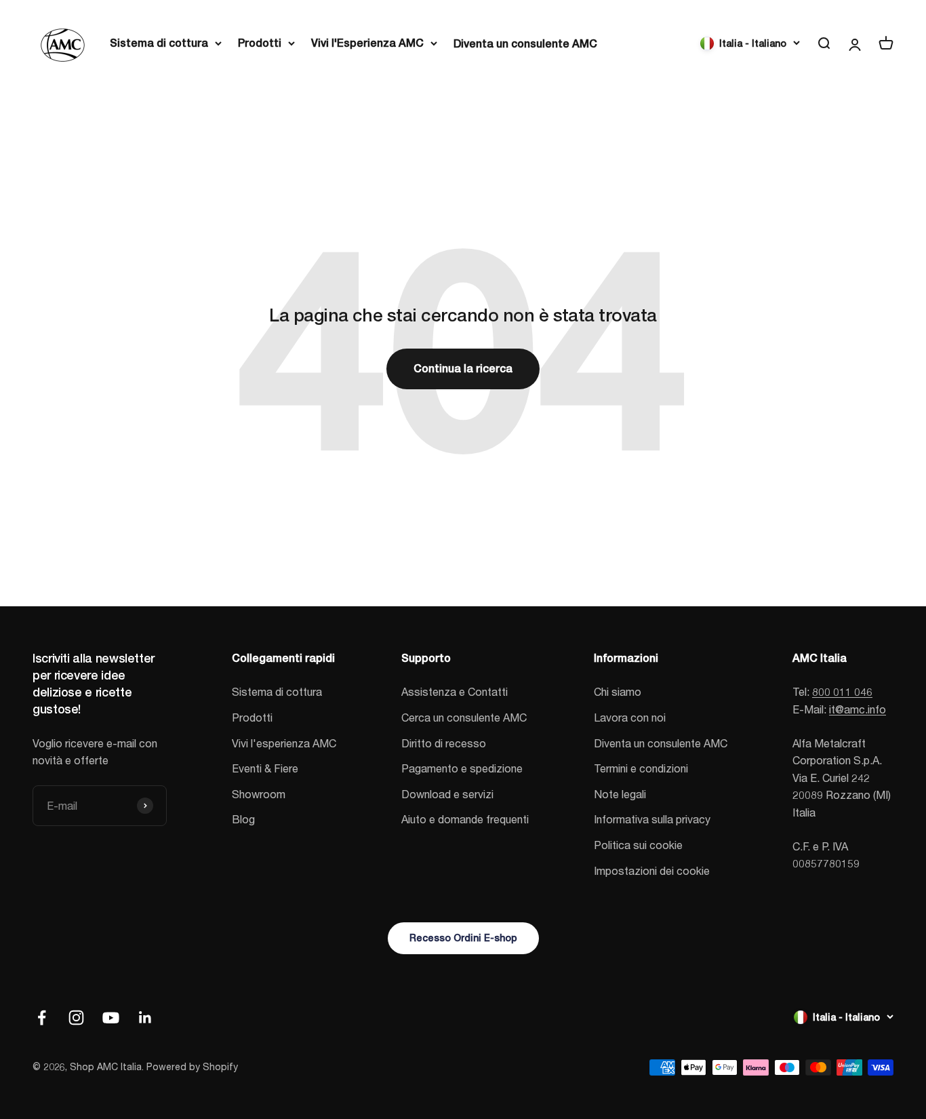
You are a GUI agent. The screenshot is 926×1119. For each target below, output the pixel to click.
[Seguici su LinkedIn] (145, 1017)
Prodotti (259, 43)
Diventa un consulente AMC (525, 43)
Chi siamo (617, 691)
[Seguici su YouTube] (111, 1017)
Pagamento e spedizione (462, 768)
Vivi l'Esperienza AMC (367, 43)
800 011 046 (842, 691)
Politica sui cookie (638, 844)
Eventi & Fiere (265, 768)
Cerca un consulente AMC (464, 717)
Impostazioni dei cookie (652, 870)
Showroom (258, 793)
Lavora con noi (630, 717)
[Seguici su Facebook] (42, 1017)
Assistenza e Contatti (454, 691)
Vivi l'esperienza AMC (284, 743)
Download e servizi (447, 793)
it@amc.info (857, 709)
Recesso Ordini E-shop (463, 937)
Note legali (620, 793)
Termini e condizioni (641, 768)
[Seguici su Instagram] (76, 1017)
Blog (243, 818)
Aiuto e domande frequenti (465, 818)
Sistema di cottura (159, 43)
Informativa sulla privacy (652, 818)
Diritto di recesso (443, 743)
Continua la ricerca (463, 368)
